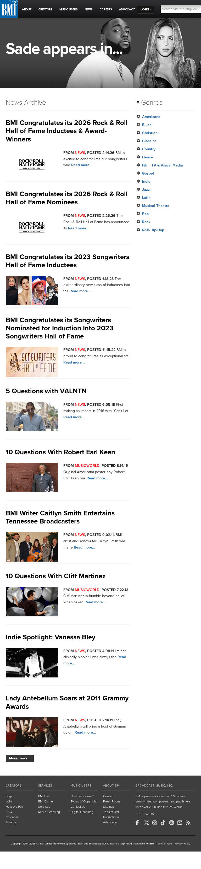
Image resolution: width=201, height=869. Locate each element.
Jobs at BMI (111, 812)
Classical (150, 141)
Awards (11, 822)
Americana (151, 117)
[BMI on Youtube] (181, 822)
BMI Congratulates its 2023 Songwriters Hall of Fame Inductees (67, 261)
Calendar (12, 817)
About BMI (111, 785)
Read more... (82, 165)
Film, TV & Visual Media (162, 165)
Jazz (146, 189)
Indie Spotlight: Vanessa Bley (50, 637)
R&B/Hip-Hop (153, 230)
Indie (146, 181)
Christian (150, 133)
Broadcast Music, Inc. (154, 785)
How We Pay (14, 806)
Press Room (111, 801)
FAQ (9, 812)
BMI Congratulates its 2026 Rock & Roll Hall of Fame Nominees (67, 198)
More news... (20, 758)
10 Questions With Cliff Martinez (55, 576)
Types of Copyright (84, 801)
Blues (147, 125)
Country (148, 149)
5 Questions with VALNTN (46, 391)
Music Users (81, 785)
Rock (146, 222)
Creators (14, 785)
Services (45, 785)
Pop (145, 214)
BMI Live (44, 796)
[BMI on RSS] (189, 822)
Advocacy (110, 822)
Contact (108, 796)
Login (9, 796)
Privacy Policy (182, 843)
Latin (146, 197)
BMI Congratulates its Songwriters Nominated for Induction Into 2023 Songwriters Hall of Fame (59, 328)
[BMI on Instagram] (156, 822)
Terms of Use (164, 843)
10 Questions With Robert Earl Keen (60, 452)
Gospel (148, 173)
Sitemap (108, 806)
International (111, 817)
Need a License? (82, 796)
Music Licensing (49, 812)
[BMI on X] (147, 822)
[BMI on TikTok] (164, 822)
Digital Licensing (82, 812)
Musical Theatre (155, 206)
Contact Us (78, 806)
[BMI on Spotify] (172, 822)
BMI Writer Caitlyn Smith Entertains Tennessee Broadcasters (60, 517)
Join (9, 801)
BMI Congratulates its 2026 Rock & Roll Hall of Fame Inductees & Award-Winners (67, 131)
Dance (147, 157)
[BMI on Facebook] (139, 822)
